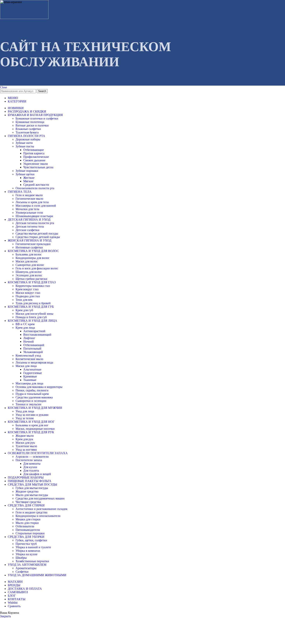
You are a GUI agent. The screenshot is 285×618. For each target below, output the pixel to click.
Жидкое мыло (25, 435)
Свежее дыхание (34, 160)
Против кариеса (33, 153)
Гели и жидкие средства (31, 512)
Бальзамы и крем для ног (32, 425)
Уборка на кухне (26, 554)
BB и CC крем (25, 324)
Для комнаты (32, 463)
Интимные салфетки (29, 247)
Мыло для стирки (27, 522)
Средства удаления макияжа (34, 397)
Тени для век (24, 299)
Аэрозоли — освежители (32, 456)
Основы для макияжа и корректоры (39, 387)
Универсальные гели (29, 212)
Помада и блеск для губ (31, 317)
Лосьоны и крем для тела (32, 202)
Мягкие (28, 181)
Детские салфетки (27, 230)
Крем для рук (24, 439)
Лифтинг (29, 338)
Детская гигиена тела (30, 226)
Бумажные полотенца (30, 122)
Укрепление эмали (35, 163)
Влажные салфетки (28, 129)
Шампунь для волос (29, 271)
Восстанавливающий (37, 334)
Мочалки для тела (27, 209)
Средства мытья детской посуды (37, 233)
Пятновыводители (28, 529)
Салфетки (22, 571)
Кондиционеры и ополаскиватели (38, 515)
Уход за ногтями (26, 449)
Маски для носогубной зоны (34, 313)
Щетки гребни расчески (31, 278)
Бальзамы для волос (29, 254)
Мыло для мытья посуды (32, 495)
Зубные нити (24, 142)
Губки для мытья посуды (32, 488)
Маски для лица (26, 366)
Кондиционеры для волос (32, 258)
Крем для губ (24, 310)
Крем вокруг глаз (27, 289)
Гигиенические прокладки (33, 244)
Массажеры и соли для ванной (36, 205)
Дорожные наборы (28, 139)
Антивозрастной (34, 331)
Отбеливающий (33, 345)
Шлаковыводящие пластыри (34, 216)
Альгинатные (32, 369)
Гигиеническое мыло (29, 198)
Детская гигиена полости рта (35, 223)
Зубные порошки (27, 170)
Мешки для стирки (28, 519)
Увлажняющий (33, 352)
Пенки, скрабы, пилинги (32, 390)
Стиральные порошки (30, 533)
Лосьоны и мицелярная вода (34, 362)
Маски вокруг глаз (28, 292)
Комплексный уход (28, 355)
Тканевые (29, 380)
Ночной (28, 341)
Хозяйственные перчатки (32, 561)
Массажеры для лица (29, 383)
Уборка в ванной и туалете (33, 547)
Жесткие (29, 177)
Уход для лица (25, 411)
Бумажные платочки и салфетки (37, 118)
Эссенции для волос (29, 275)
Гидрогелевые (32, 373)
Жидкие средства (27, 491)
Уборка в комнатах (28, 550)
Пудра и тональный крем (32, 393)
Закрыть (5, 616)
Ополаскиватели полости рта (35, 188)
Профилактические (36, 156)
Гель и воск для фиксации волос (37, 268)
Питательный (32, 348)
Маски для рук (25, 442)
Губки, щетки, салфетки (31, 540)
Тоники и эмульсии (28, 404)
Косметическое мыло (29, 359)
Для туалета (31, 470)
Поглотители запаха (29, 460)
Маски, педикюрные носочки (35, 428)
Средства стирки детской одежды (38, 237)
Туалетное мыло (26, 446)
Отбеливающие (33, 149)
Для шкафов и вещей (37, 474)
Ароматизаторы (26, 568)
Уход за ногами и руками (32, 414)
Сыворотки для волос (30, 264)
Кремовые (30, 376)
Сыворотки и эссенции (31, 400)
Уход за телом (25, 418)
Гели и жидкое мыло (29, 195)
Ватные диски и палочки (32, 125)
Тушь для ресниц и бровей (33, 303)
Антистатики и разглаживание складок (41, 509)
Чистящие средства (28, 502)
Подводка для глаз (28, 296)
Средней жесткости (36, 184)
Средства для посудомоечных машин (40, 498)
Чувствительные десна (38, 167)
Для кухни (30, 467)
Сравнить (14, 606)
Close (3, 87)
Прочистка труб (26, 543)
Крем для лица (25, 327)
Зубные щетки (25, 174)
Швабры (21, 557)
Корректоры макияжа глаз (33, 285)
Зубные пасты (25, 146)
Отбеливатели (25, 526)
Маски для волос (27, 261)
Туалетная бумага (27, 132)
